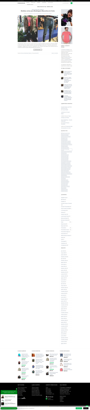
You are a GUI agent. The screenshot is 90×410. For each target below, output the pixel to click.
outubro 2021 (63, 306)
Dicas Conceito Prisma (65, 208)
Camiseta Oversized (64, 146)
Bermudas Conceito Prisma (65, 133)
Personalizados (30, 4)
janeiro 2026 (63, 254)
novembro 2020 (64, 312)
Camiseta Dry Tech (64, 138)
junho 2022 (63, 297)
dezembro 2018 (64, 337)
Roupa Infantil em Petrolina (65, 186)
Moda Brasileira (66, 170)
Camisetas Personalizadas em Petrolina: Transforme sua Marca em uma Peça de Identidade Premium (68, 98)
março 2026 (63, 252)
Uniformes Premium (64, 191)
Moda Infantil (63, 172)
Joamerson (63, 112)
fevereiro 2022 (63, 299)
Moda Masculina (63, 173)
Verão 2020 (37, 53)
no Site (52, 393)
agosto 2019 (63, 331)
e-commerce (68, 162)
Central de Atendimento (53, 0)
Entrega (37, 388)
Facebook (61, 398)
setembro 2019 (64, 329)
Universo (19, 388)
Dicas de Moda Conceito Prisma (66, 161)
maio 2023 (63, 281)
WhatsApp (62, 401)
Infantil (28, 2)
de (21, 391)
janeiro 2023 (63, 289)
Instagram (61, 397)
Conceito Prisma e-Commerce (65, 123)
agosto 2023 (63, 277)
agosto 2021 (63, 308)
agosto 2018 (63, 343)
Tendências (42, 9)
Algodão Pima (63, 197)
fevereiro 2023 (63, 287)
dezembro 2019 (64, 324)
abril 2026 (63, 250)
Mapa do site (20, 392)
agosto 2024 (63, 262)
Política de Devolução (36, 393)
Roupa (62, 237)
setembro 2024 (64, 260)
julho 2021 (63, 310)
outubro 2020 (63, 314)
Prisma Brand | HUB (64, 184)
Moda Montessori (63, 175)
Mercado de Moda (64, 220)
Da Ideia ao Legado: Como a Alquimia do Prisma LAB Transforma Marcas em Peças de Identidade (67, 80)
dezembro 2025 (64, 256)
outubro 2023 (63, 274)
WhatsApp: (62, 390)
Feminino (68, 164)
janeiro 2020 (63, 322)
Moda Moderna (69, 173)
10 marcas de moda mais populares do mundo (66, 127)
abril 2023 (63, 283)
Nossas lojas (42, 0)
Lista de (47, 392)
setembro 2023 (64, 276)
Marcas (34, 0)
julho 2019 (63, 333)
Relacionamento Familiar (65, 235)
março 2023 (63, 285)
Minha (47, 388)
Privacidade (24, 391)
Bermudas (63, 199)
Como (47, 393)
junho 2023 (63, 279)
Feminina (38, 2)
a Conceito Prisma (23, 387)
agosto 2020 (63, 316)
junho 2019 (63, 335)
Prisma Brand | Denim (64, 183)
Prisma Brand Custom (64, 180)
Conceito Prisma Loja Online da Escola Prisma (44, 13)
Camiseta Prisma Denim (64, 147)
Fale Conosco (20, 395)
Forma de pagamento (35, 390)
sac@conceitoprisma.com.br (65, 388)
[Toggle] (71, 208)
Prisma (69, 57)
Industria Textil (64, 214)
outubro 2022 (63, 293)
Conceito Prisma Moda (65, 206)
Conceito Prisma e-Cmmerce (66, 203)
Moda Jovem (68, 172)
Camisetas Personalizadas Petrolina (65, 150)
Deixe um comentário (55, 53)
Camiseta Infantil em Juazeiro (65, 141)
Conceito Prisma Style (64, 159)
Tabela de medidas (35, 387)
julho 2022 (63, 295)
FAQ (48, 0)
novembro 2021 (64, 304)
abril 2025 (63, 258)
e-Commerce (63, 210)
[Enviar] (71, 3)
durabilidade (63, 162)
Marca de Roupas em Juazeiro (65, 167)
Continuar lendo (37, 49)
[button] (61, 0)
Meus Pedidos (48, 390)
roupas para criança (64, 189)
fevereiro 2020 (63, 320)
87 (62, 387)
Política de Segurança (36, 392)
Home (47, 387)
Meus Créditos (48, 391)
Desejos (50, 392)
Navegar (49, 393)
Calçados (62, 201)
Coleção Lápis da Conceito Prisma (66, 151)
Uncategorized (63, 245)
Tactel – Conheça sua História (66, 117)
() (41, 395)
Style (62, 239)
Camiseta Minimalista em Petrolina (66, 144)
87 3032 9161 (66, 390)
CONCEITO (64, 49)
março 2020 (63, 318)
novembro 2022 (64, 291)
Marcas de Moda (35, 9)
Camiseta (68, 136)
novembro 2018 (64, 339)
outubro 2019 (63, 328)
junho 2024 (63, 264)
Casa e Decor (50, 2)
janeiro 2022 (63, 301)
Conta (49, 388)
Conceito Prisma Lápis (64, 156)
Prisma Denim (63, 233)
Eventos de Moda (63, 164)
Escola (66, 57)
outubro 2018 (63, 341)
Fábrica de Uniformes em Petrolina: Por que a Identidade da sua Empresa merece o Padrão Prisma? (68, 86)
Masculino (33, 2)
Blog (45, 0)
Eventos (62, 212)
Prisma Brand (63, 178)
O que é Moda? (65, 109)
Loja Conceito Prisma (65, 216)
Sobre (37, 0)
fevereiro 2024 (64, 268)
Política (19, 391)
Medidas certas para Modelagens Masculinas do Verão (38, 11)
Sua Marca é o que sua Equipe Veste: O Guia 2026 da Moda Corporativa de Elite (67, 92)
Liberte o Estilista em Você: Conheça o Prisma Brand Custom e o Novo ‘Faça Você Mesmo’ (68, 73)
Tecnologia (63, 241)
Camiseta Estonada (64, 139)
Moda (39, 9)
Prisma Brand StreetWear (65, 181)
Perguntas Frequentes (36, 395)
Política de (34, 388)
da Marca (22, 388)
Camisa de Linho (63, 136)
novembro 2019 (64, 326)
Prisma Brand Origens (65, 231)
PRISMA (67, 49)
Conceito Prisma (63, 153)
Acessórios (44, 2)
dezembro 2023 (64, 272)
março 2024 (63, 266)
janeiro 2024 (63, 270)
